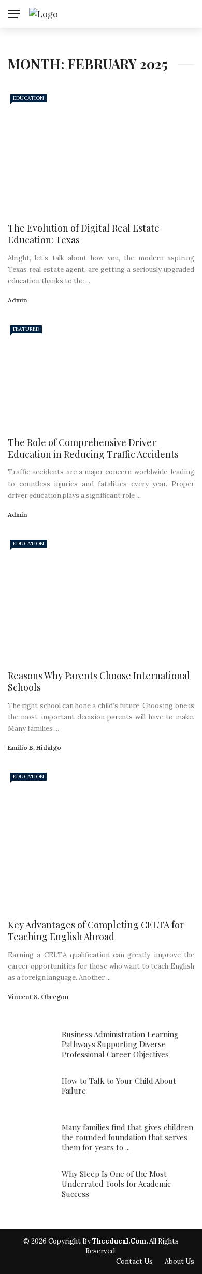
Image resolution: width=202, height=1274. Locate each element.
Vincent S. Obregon (38, 997)
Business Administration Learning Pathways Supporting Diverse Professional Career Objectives (120, 1044)
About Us (179, 1261)
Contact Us (134, 1261)
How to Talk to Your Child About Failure (119, 1086)
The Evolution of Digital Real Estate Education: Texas (84, 234)
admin (17, 300)
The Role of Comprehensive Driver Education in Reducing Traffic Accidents (93, 448)
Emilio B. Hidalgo (34, 747)
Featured (26, 329)
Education (28, 98)
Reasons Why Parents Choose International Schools (99, 681)
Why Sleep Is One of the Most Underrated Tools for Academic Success (116, 1184)
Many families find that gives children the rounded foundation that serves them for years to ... (127, 1137)
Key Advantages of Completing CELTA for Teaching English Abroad (96, 930)
